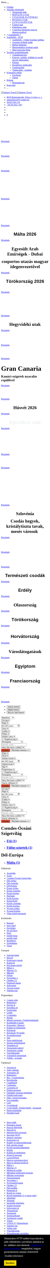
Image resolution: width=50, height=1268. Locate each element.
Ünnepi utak (17, 25)
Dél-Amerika (12, 883)
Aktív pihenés (13, 1070)
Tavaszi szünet (13, 988)
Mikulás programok (15, 1175)
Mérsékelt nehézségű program (20, 1173)
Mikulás (10, 973)
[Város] (5, 728)
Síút (8, 1038)
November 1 (12, 1180)
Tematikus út (12, 1045)
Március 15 (12, 1168)
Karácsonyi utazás (15, 960)
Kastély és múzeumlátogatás (19, 1142)
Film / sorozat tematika (17, 1098)
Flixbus (15, 62)
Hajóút (10, 1018)
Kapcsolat (11, 85)
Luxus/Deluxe (13, 1158)
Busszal (10, 923)
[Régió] (5, 723)
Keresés (5, 750)
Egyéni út (11, 1005)
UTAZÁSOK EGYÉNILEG (25, 17)
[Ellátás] (5, 734)
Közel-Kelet (12, 901)
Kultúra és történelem (16, 1028)
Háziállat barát (13, 1113)
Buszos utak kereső (16, 713)
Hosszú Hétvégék (14, 1127)
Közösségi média (14, 72)
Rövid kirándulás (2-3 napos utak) (22, 1195)
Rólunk (10, 80)
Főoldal (10, 7)
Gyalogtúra (12, 1015)
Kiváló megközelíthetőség (18, 1147)
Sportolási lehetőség (15, 1203)
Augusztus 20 (13, 1072)
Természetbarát (13, 1216)
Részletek (5, 141)
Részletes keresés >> (20, 750)
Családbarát (12, 1082)
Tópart (9, 1221)
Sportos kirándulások (16, 1043)
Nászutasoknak (13, 1178)
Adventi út (11, 1067)
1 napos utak (12, 1000)
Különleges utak (19, 27)
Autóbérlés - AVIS (15, 37)
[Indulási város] (8, 736)
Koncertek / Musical (15, 1025)
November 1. (12, 978)
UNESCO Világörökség (17, 1223)
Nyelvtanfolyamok (15, 1183)
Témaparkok (12, 1210)
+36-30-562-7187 (14, 105)
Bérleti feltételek (19, 45)
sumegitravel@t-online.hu (18, 100)
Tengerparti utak (19, 12)
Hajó (9, 933)
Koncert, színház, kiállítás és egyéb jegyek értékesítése (27, 58)
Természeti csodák (15, 1050)
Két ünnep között (14, 965)
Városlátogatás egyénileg (18, 1233)
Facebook (16, 75)
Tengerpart (11, 1213)
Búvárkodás (12, 1080)
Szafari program (14, 1205)
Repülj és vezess (14, 1193)
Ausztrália (11, 873)
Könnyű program (14, 1155)
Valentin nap (12, 990)
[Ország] (5, 720)
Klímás (10, 1150)
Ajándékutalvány (19, 55)
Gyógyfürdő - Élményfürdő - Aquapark (24, 1108)
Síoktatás (11, 1200)
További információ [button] (13, 1256)
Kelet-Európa (12, 898)
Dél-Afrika (11, 881)
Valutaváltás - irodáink (22, 70)
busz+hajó (11, 925)
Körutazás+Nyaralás (16, 1033)
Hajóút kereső (13, 710)
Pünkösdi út (12, 1190)
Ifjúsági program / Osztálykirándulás (22, 1020)
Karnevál (11, 963)
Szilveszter (11, 985)
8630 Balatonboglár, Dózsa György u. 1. (24, 97)
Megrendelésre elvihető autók (25, 47)
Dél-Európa (12, 886)
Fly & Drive (12, 930)
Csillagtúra (11, 1085)
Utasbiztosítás (18, 67)
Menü (4, 2)
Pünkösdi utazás (14, 983)
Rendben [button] (10, 1263)
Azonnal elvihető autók (22, 42)
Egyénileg (11, 928)
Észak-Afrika (12, 888)
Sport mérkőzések (14, 1040)
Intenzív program (14, 1137)
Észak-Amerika (13, 891)
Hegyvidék (11, 1122)
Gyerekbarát (12, 1105)
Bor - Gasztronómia (15, 1077)
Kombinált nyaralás (15, 1023)
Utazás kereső (13, 707)
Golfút (9, 1012)
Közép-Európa (13, 906)
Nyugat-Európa (13, 911)
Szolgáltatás (12, 943)
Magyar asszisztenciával (17, 1160)
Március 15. (12, 970)
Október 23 (12, 1185)
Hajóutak (11, 896)
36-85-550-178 (13, 102)
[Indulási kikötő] (8, 758)
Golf (9, 1103)
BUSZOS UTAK (20, 19)
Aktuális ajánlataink (15, 9)
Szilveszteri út (13, 1208)
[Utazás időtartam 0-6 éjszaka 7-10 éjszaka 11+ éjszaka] (9, 783)
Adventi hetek (13, 955)
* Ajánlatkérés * (14, 35)
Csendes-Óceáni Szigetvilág (19, 878)
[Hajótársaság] (8, 764)
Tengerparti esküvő (15, 1048)
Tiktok (15, 77)
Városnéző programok (16, 1055)
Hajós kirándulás (14, 1110)
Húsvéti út (11, 1130)
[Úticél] (5, 755)
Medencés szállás (14, 1170)
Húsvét (10, 958)
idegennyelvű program (16, 1132)
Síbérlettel (11, 1198)
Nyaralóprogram (14, 1035)
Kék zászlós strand (15, 1145)
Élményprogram (14, 1090)
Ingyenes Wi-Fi (13, 1135)
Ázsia (9, 876)
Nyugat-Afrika (13, 908)
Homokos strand (14, 1125)
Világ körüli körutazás (16, 913)
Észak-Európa (13, 893)
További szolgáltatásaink (17, 52)
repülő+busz (12, 935)
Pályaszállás (12, 1188)
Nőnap (10, 975)
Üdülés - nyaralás (14, 1058)
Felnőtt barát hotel (14, 1095)
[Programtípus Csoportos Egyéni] (8, 769)
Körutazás (11, 1030)
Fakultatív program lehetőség (19, 1093)
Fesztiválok (12, 1010)
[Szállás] (5, 731)
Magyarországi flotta (21, 50)
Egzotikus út (12, 1007)
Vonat (9, 946)
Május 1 (10, 1165)
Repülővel (11, 941)
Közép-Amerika (14, 903)
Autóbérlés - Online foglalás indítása (28, 40)
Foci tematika (12, 1100)
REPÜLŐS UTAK (20, 14)
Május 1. (10, 968)
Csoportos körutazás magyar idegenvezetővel (24, 31)
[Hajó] (4, 766)
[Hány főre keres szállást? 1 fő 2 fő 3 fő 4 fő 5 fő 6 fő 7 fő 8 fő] (13, 747)
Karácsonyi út (13, 1140)
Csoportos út (12, 1088)
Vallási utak (12, 1228)
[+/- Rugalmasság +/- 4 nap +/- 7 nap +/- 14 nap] (9, 739)
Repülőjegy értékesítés (22, 65)
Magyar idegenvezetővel (17, 1163)
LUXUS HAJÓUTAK (22, 22)
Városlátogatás (13, 1053)
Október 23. (12, 980)
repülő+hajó (12, 938)
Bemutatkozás (18, 82)
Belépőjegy (12, 1002)
